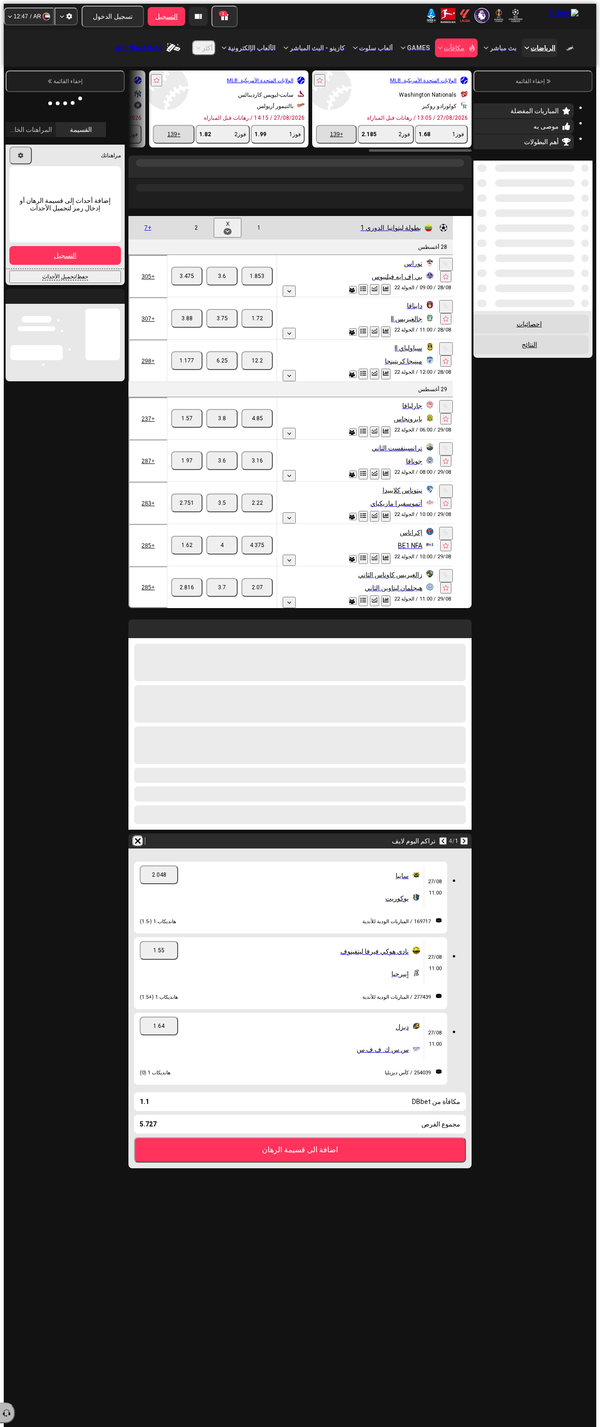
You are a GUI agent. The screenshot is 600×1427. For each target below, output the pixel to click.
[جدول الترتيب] (363, 289)
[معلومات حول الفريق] (353, 289)
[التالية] (443, 841)
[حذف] (137, 841)
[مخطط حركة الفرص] (374, 289)
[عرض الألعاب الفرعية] (289, 291)
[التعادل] (222, 276)
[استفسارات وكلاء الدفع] (198, 16)
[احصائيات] (385, 289)
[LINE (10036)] (462, 172)
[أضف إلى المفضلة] (319, 80)
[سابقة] (464, 841)
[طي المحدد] (493, 209)
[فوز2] (186, 276)
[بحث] (136, 172)
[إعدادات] (66, 16)
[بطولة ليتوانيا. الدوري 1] (427, 172)
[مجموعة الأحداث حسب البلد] (481, 209)
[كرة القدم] (444, 172)
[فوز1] (257, 276)
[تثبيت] (446, 264)
